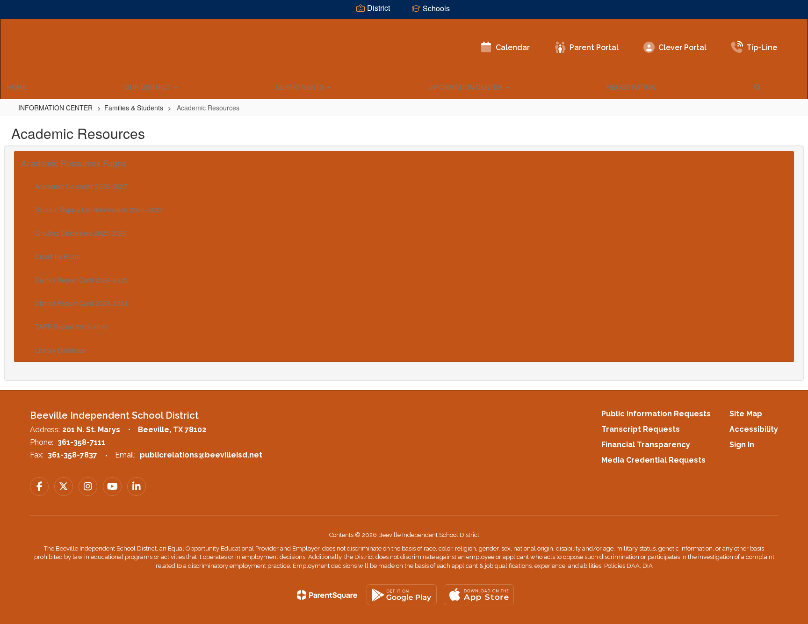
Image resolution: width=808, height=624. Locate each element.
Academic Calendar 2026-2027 (81, 186)
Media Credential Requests (653, 460)
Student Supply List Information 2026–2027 (99, 209)
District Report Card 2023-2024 (81, 303)
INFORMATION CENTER (466, 87)
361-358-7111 (81, 442)
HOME (17, 87)
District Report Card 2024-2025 (81, 279)
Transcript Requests (640, 429)
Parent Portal (594, 47)
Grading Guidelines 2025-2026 (80, 233)
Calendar (513, 47)
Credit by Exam (57, 256)
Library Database (60, 350)
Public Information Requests (656, 413)
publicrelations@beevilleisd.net (201, 454)
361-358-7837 (72, 454)
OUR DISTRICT (148, 87)
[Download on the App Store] (479, 594)
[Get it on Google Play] (402, 594)
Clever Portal (682, 47)
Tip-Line (761, 47)
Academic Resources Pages (73, 163)
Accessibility (753, 429)
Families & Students (133, 107)
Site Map (745, 413)
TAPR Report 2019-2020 (71, 326)
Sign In (741, 444)
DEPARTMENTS (300, 87)
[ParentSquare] (327, 595)
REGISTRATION (631, 87)
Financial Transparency (645, 444)
